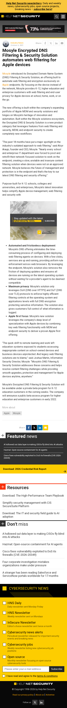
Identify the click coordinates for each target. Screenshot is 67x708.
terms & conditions (47, 676)
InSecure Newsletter (21, 622)
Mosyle (6, 73)
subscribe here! (43, 9)
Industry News (17, 43)
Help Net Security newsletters (24, 3)
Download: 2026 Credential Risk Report (24, 469)
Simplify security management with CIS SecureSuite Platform (26, 504)
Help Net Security (46, 689)
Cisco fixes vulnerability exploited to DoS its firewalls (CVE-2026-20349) (29, 553)
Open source (16, 657)
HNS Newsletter (18, 613)
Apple (5, 84)
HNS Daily (14, 603)
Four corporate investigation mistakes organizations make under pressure (25, 563)
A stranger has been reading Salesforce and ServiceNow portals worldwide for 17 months (30, 574)
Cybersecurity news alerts (25, 632)
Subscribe (56, 669)
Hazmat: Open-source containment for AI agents (25, 450)
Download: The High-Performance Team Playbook (33, 495)
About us (40, 695)
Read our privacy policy (23, 695)
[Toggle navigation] (63, 16)
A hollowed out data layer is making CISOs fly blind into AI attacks (33, 444)
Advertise (50, 695)
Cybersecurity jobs (20, 644)
